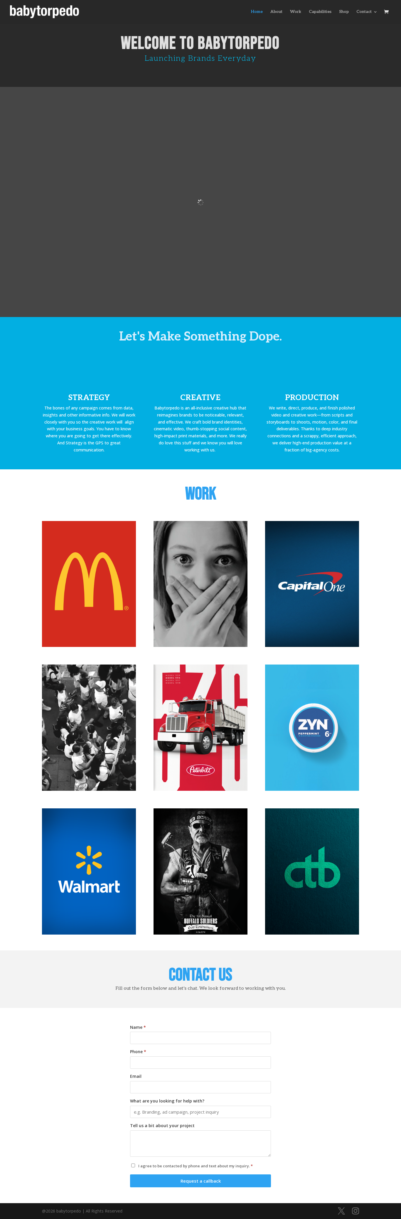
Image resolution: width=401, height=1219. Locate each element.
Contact (364, 12)
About (276, 12)
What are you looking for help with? (167, 1101)
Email (135, 1076)
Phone (138, 1051)
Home (257, 12)
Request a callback (201, 1181)
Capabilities (320, 12)
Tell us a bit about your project (162, 1125)
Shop (344, 12)
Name (138, 1027)
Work (295, 12)
